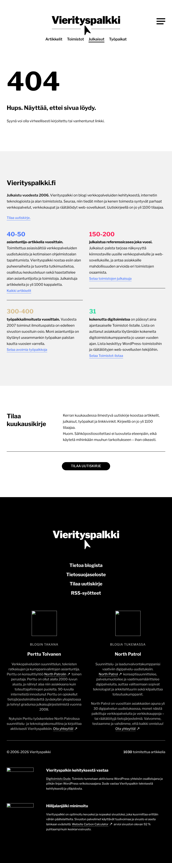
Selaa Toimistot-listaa (106, 356)
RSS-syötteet (86, 593)
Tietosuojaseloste (86, 574)
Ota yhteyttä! (63, 729)
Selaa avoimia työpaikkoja (27, 350)
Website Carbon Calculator (90, 824)
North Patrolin (55, 674)
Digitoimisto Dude (58, 779)
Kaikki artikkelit (19, 291)
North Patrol (108, 674)
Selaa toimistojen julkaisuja (110, 279)
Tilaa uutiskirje (86, 466)
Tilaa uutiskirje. (18, 218)
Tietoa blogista (86, 565)
